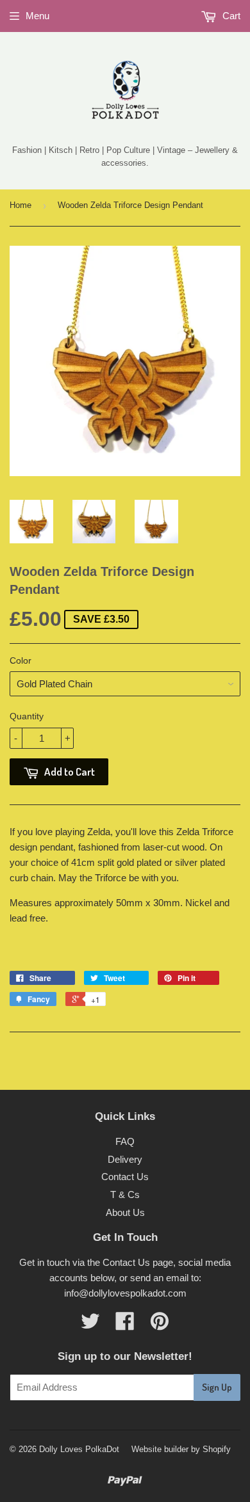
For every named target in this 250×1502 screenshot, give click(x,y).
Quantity (27, 716)
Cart (230, 15)
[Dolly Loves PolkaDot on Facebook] (125, 1325)
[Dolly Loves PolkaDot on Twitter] (90, 1325)
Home (20, 205)
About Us (125, 1212)
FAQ (125, 1141)
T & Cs (125, 1194)
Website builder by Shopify (181, 1449)
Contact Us (125, 1176)
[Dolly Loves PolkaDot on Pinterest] (159, 1325)
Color (20, 660)
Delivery (125, 1159)
